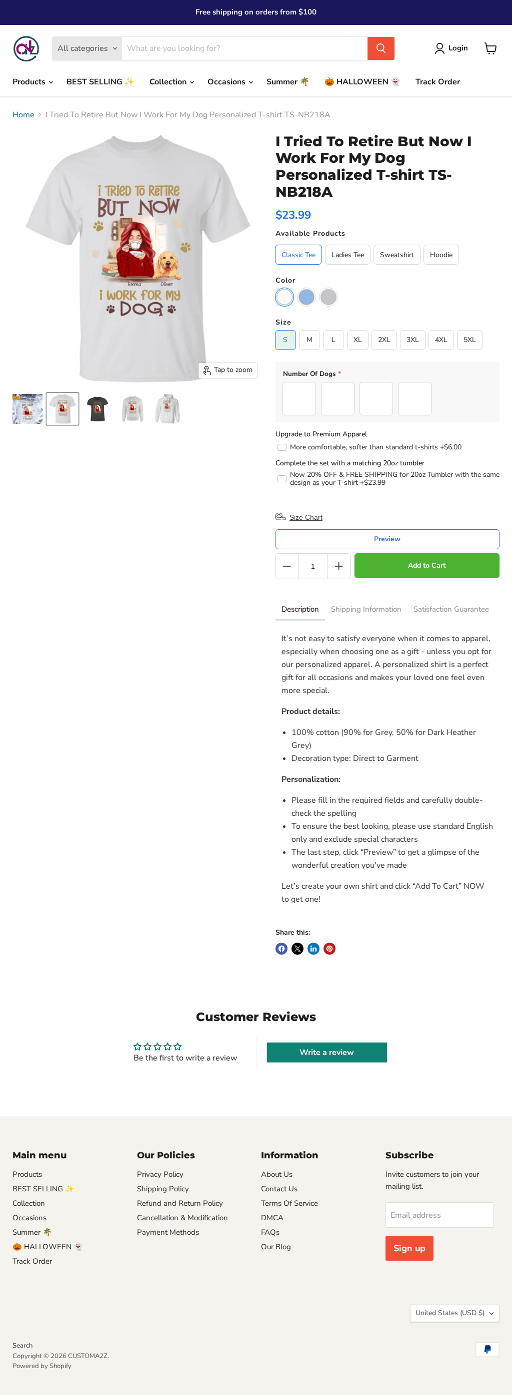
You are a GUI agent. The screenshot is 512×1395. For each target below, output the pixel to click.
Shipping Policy (163, 1189)
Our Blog (276, 1247)
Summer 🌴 (288, 81)
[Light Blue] (307, 297)
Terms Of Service (289, 1203)
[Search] (381, 48)
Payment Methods (168, 1232)
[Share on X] (298, 949)
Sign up (410, 1248)
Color (286, 281)
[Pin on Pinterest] (330, 949)
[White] (285, 297)
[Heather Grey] (329, 297)
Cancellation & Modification (182, 1218)
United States (450, 1313)
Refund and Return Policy (180, 1203)
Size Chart (306, 517)
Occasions (228, 81)
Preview (387, 539)
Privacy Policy (160, 1174)
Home (23, 114)
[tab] (300, 610)
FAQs (270, 1232)
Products (30, 81)
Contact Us (279, 1189)
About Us (276, 1174)
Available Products (311, 234)
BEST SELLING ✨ (100, 81)
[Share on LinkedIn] (314, 949)
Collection (169, 81)
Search (22, 1345)
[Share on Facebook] (282, 949)
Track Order (438, 81)
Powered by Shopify (42, 1366)
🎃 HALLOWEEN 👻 (362, 81)
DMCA (272, 1218)
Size (284, 323)
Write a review (327, 1052)
